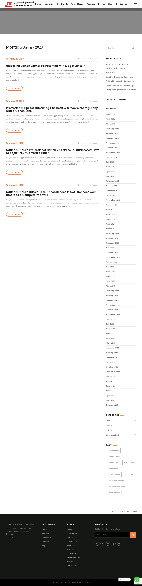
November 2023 (113, 248)
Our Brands (62, 4)
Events (101, 4)
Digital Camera (114, 475)
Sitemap (45, 542)
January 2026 (112, 133)
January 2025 (112, 186)
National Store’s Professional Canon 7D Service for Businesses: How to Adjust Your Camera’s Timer (52, 151)
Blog (110, 4)
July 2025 (110, 162)
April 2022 (110, 338)
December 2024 (112, 191)
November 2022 (113, 305)
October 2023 (112, 252)
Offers (109, 430)
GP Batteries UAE (73, 558)
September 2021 (113, 372)
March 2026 (111, 124)
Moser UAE (71, 546)
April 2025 (110, 171)
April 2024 (110, 224)
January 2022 (112, 353)
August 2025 (111, 157)
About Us (48, 4)
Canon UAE (71, 530)
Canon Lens (129, 463)
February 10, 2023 (14, 185)
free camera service (116, 481)
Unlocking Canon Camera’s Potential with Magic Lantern (45, 66)
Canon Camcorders (115, 457)
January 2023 (112, 295)
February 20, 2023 (15, 101)
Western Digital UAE (74, 562)
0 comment (94, 59)
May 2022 (110, 334)
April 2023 (110, 281)
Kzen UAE (70, 538)
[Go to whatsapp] (136, 579)
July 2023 (110, 267)
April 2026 (110, 119)
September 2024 (113, 200)
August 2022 (111, 319)
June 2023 (110, 272)
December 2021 (112, 357)
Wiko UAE (70, 550)
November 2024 (113, 195)
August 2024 (111, 205)
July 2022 (110, 324)
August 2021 (111, 376)
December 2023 (112, 243)
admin (84, 59)
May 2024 (110, 219)
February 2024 (112, 233)
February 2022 (112, 348)
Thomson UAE (72, 534)
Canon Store (113, 469)
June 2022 (110, 329)
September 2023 (113, 257)
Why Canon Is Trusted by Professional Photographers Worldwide (118, 68)
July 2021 (110, 381)
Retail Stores (77, 4)
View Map (9, 537)
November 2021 (113, 362)
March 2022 (111, 343)
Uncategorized (112, 435)
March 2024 (111, 229)
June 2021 (110, 386)
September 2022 (113, 314)
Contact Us (121, 4)
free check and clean (116, 487)
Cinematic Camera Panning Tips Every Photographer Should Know (121, 88)
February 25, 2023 (15, 59)
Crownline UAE (72, 542)
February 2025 (112, 181)
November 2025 (113, 143)
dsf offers (129, 475)
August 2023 (111, 262)
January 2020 (112, 405)
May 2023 (110, 276)
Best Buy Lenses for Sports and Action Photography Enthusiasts (120, 79)
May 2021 (110, 391)
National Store (114, 493)
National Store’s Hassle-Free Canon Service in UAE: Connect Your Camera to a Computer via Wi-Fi (52, 193)
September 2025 (113, 152)
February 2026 (112, 129)
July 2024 (110, 210)
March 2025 (111, 176)
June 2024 (110, 214)
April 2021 (110, 395)
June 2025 (110, 167)
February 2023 (112, 291)
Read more (14, 88)
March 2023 (111, 286)
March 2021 (111, 400)
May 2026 (110, 114)
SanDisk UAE (71, 554)
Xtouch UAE (71, 565)
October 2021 (112, 367)
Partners (91, 4)
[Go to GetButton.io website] (136, 583)
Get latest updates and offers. (107, 529)
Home (38, 4)
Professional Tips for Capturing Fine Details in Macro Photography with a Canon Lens (52, 109)
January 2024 (112, 238)
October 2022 (112, 310)
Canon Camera (113, 463)
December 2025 (112, 138)
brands (109, 425)
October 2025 (112, 148)
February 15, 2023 (14, 143)
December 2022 (112, 300)
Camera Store (113, 451)
